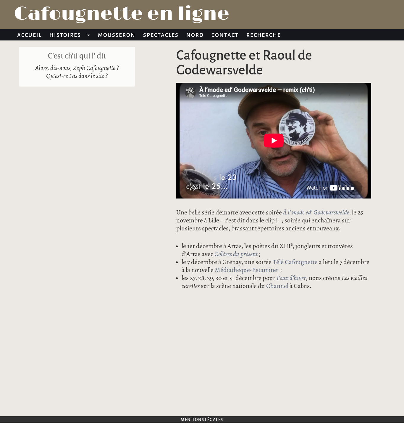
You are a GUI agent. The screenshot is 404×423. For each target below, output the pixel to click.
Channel (277, 286)
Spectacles (161, 34)
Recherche (263, 34)
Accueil (29, 34)
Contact (225, 34)
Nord (195, 34)
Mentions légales (202, 419)
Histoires (63, 35)
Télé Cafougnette (295, 262)
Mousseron (117, 34)
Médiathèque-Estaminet (247, 270)
